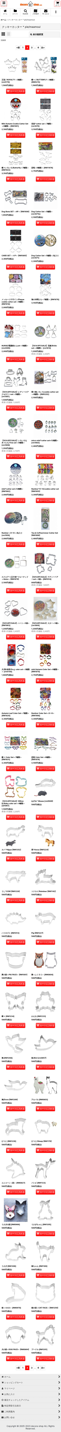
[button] (4, 4)
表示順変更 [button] (38, 34)
